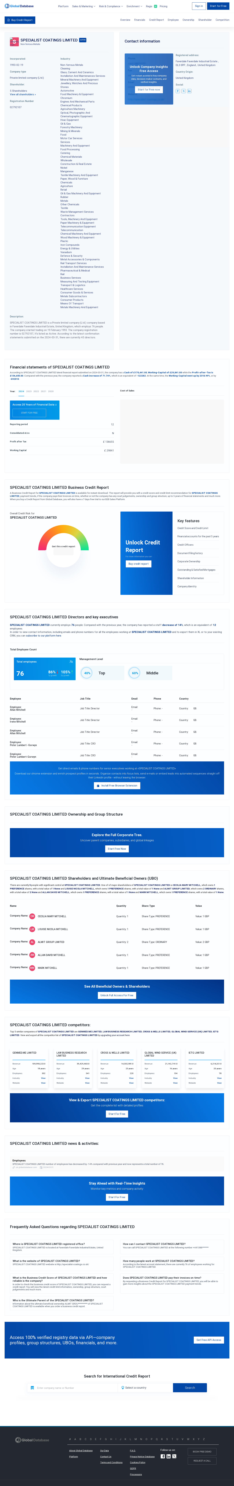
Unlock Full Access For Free (117, 995)
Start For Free (117, 1113)
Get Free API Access (209, 1340)
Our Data (104, 1450)
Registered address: (187, 55)
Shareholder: (17, 84)
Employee (173, 19)
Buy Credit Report (21, 20)
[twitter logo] (183, 91)
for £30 (63, 551)
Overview (125, 19)
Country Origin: (184, 71)
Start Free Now (117, 848)
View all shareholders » (23, 94)
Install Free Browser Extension (119, 785)
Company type (18, 71)
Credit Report (156, 19)
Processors (136, 1474)
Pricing (163, 6)
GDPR (133, 1468)
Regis (151, 6)
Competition (222, 19)
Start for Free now (149, 89)
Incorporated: (18, 58)
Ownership (188, 19)
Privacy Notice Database (142, 1456)
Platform (63, 6)
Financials (139, 19)
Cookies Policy (137, 1462)
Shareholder (205, 19)
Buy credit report (139, 563)
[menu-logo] (19, 6)
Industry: (65, 58)
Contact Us (105, 1456)
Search (190, 1388)
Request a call (202, 1460)
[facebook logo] (178, 91)
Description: (17, 316)
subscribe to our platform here (43, 635)
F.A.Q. (133, 1450)
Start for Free (218, 6)
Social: (180, 84)
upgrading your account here (115, 1035)
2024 (21, 391)
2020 (51, 391)
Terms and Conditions (111, 1462)
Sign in (199, 6)
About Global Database (81, 1450)
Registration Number (22, 101)
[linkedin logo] (189, 91)
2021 (43, 391)
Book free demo (202, 1451)
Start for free (29, 412)
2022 (36, 391)
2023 (29, 391)
